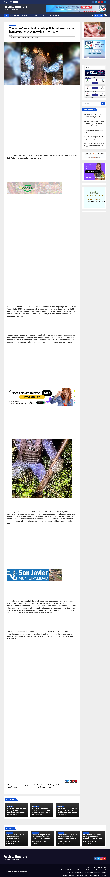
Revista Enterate (15, 6)
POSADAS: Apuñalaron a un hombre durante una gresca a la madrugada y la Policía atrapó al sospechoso (41, 812)
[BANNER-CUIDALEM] (42, 714)
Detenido (31, 37)
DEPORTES (44, 15)
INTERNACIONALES (55, 15)
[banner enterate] (42, 551)
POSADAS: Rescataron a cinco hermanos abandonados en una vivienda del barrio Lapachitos (16, 812)
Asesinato (21, 37)
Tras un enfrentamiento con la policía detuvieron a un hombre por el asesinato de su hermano (41, 30)
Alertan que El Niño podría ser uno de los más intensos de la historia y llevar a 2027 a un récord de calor (94, 145)
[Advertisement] (42, 96)
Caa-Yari (26, 37)
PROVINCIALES (14, 15)
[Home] (6, 15)
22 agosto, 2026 (12, 814)
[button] (92, 15)
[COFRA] (42, 175)
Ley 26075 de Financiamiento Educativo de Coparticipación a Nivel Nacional (83, 872)
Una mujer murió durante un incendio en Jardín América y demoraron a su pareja (66, 811)
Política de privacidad (92, 875)
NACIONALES (25, 15)
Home (87, 867)
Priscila (12, 35)
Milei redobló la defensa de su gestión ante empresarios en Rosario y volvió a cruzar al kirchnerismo (94, 138)
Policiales (36, 37)
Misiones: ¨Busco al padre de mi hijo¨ (71, 875)
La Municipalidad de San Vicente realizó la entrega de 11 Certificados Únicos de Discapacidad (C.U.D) (83, 870)
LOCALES (35, 15)
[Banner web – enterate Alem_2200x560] (42, 371)
